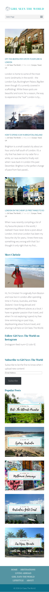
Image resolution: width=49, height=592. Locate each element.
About (30, 580)
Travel (39, 65)
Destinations (27, 569)
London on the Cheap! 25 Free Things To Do (24, 210)
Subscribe (13, 381)
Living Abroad (23, 573)
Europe (34, 65)
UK (6, 68)
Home (14, 569)
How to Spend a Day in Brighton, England (23, 134)
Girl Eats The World (23, 576)
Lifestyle (18, 580)
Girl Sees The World (14, 65)
